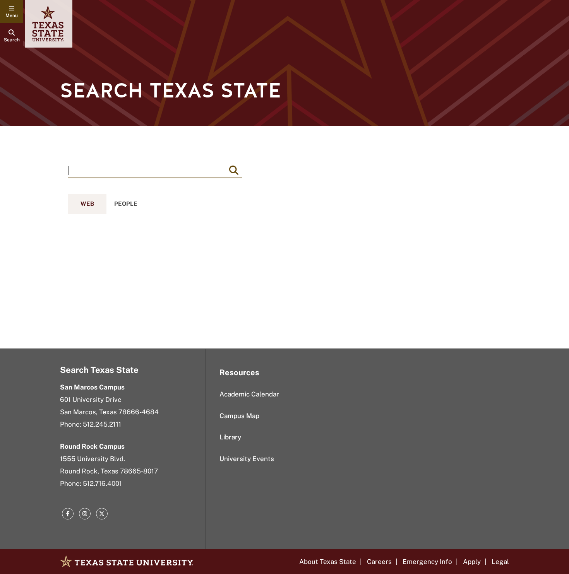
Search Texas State (99, 370)
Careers (379, 561)
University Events (246, 459)
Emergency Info (427, 561)
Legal (500, 561)
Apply (472, 561)
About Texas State (327, 561)
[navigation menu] (11, 11)
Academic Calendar (249, 394)
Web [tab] (87, 203)
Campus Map (239, 416)
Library (230, 437)
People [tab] (125, 203)
